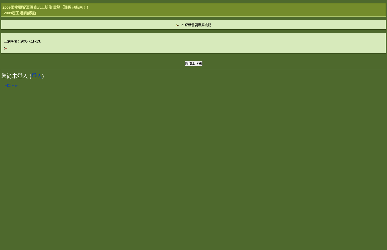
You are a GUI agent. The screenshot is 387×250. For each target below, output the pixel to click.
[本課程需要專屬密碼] (5, 49)
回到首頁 (11, 85)
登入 (36, 76)
